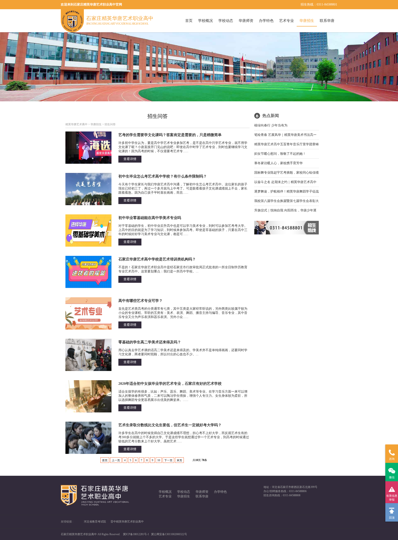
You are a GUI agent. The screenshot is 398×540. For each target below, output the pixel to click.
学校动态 (225, 21)
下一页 (168, 460)
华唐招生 (306, 21)
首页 (189, 21)
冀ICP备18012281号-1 (136, 534)
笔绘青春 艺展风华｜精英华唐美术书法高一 (285, 135)
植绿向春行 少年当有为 (270, 125)
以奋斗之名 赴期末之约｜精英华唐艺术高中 (285, 182)
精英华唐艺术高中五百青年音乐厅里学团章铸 (286, 144)
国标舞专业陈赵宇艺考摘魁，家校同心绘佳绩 (286, 172)
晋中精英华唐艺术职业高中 (127, 521)
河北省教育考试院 (95, 521)
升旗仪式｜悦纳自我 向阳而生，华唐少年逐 (285, 210)
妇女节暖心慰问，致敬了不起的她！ (280, 153)
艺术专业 (286, 21)
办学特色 (266, 21)
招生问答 (110, 124)
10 (158, 460)
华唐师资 (246, 21)
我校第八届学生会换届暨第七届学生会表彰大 (286, 201)
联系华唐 (327, 21)
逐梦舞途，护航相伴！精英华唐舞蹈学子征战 (286, 191)
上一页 (116, 460)
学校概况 (205, 21)
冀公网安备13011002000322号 (169, 534)
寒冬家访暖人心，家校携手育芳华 (278, 163)
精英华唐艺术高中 (76, 124)
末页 (179, 460)
